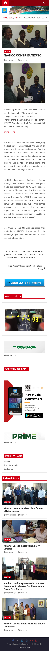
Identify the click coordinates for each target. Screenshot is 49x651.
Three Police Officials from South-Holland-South (25, 267)
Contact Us (8, 469)
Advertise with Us (11, 465)
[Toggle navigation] (12, 3)
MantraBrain (24, 647)
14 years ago (11, 515)
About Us (8, 462)
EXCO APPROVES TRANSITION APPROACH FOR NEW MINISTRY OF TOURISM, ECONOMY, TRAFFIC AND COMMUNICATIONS (25, 254)
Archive (7, 51)
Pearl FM (23, 60)
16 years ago (11, 60)
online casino (9, 132)
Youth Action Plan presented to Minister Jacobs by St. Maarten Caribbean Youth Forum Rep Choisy (24, 586)
